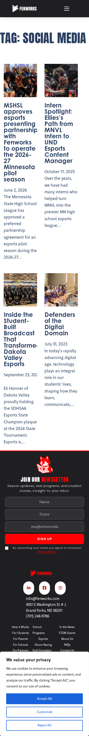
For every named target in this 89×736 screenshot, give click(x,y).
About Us (67, 639)
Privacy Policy (46, 552)
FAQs (67, 645)
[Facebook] (44, 588)
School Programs (39, 630)
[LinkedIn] (28, 588)
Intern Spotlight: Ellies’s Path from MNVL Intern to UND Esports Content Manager (58, 132)
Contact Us (67, 650)
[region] (44, 694)
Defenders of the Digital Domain (59, 324)
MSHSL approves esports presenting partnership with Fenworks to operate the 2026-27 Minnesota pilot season (21, 142)
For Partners (20, 650)
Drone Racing (43, 645)
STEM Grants (67, 633)
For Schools (20, 645)
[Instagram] (60, 588)
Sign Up (44, 539)
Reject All (44, 725)
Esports (43, 639)
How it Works (20, 627)
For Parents (20, 639)
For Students (20, 633)
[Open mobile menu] (66, 9)
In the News (67, 627)
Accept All (44, 698)
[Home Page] (44, 575)
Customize (44, 712)
